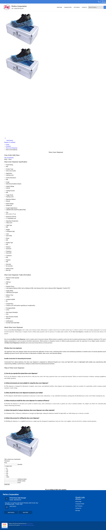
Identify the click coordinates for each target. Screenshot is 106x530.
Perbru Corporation (19, 7)
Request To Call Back (9, 142)
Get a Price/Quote (9, 157)
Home (7, 144)
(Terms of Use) (30, 523)
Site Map (77, 510)
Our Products (77, 7)
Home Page (59, 7)
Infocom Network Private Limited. (27, 525)
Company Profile (68, 7)
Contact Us (84, 7)
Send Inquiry (9, 140)
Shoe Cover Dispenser (11, 148)
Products (8, 146)
